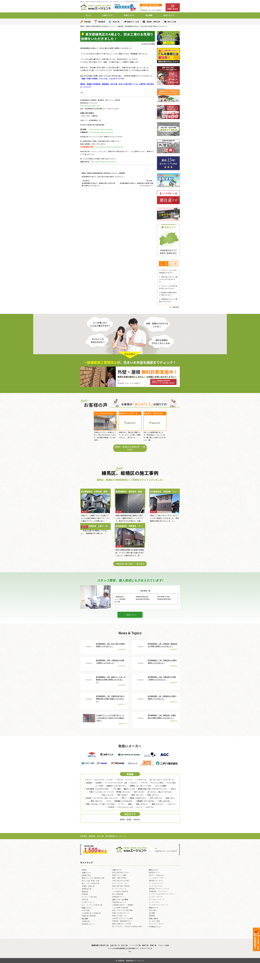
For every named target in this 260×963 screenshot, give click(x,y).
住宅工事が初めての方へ (120, 872)
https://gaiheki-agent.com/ (90, 106)
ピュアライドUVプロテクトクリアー (162, 894)
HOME (84, 870)
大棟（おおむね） (164, 801)
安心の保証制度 (117, 894)
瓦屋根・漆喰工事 (153, 21)
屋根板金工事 (86, 889)
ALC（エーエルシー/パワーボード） (162, 780)
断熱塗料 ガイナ (154, 872)
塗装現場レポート (88, 924)
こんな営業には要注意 (120, 908)
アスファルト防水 (157, 783)
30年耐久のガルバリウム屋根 (122, 918)
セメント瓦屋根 (160, 786)
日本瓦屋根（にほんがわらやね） (98, 789)
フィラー (110, 780)
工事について (117, 870)
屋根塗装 (101, 21)
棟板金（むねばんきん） (138, 798)
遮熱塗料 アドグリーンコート (159, 889)
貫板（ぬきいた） (97, 801)
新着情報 (152, 916)
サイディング (141, 780)
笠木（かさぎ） (139, 792)
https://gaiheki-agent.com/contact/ (104, 162)
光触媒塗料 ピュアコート (158, 891)
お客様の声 (86, 921)
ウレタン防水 (171, 783)
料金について (86, 908)
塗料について (153, 870)
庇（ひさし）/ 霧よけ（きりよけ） (160, 792)
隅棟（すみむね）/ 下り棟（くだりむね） (101, 804)
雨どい (124, 798)
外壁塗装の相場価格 (89, 916)
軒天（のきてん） (156, 798)
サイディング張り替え (89, 897)
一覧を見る (175, 307)
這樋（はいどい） (153, 795)
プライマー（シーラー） (125, 780)
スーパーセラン (154, 902)
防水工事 (116, 21)
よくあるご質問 (154, 921)
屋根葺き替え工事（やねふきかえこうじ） (153, 789)
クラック (88, 780)
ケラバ (108, 801)
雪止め (173, 789)
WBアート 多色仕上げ (156, 875)
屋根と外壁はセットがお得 (121, 924)
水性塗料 (98, 783)
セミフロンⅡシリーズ (156, 899)
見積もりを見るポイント (120, 913)
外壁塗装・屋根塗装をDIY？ (122, 921)
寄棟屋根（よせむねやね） (123, 801)
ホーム (88, 15)
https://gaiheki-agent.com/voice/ (101, 132)
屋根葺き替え (86, 875)
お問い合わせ (153, 919)
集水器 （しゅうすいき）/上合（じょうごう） (102, 798)
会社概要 (152, 913)
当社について (131, 614)
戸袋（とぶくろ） (108, 795)
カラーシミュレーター (120, 883)
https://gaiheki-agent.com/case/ (101, 129)
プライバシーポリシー (157, 924)
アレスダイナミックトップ (158, 905)
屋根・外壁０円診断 (119, 878)
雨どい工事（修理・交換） (91, 881)
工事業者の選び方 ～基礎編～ (123, 905)
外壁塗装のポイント (119, 902)
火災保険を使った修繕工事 (91, 913)
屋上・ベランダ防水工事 (90, 883)
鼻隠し (130, 804)
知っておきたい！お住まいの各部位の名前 (127, 926)
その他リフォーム (88, 902)
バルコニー (134, 783)
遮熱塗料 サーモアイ (156, 881)
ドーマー (122, 804)
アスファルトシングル (125, 807)
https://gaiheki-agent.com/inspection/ (109, 147)
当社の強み (153, 910)
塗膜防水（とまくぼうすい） (116, 786)
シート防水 (99, 786)
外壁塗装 (87, 21)
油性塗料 (89, 783)
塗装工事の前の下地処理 (120, 886)
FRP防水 (111, 807)
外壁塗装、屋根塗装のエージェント (131, 960)
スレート (139, 807)
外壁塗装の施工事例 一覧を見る (130, 563)
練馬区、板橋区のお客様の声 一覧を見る (130, 448)
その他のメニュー (155, 927)
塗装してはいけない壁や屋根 (122, 910)
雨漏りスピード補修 (119, 875)
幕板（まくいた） (138, 795)
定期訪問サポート (118, 897)
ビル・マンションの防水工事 (92, 905)
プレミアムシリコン (156, 886)
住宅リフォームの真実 (120, 900)
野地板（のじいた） (124, 792)
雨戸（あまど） (123, 795)
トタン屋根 (117, 789)
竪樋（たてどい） (158, 804)
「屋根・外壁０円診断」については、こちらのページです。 (102, 78)
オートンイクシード (119, 889)
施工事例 (85, 919)
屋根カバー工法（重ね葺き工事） (93, 878)
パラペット (172, 804)
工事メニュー (86, 873)
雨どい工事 (172, 21)
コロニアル (150, 807)
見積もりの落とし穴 (119, 916)
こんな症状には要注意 (120, 891)
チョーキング (99, 780)
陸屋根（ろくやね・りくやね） (141, 786)
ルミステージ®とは (155, 897)
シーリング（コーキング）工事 (116, 783)
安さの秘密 (86, 910)
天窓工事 (85, 900)
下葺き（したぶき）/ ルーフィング (101, 792)
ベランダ (144, 783)
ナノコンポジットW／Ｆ (157, 878)
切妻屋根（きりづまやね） (145, 801)
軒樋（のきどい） (142, 804)
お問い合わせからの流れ (120, 881)
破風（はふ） (170, 798)
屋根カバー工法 (133, 21)
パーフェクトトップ (156, 883)
